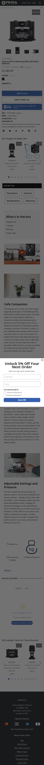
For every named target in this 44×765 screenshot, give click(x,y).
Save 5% (22, 400)
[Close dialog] (42, 360)
